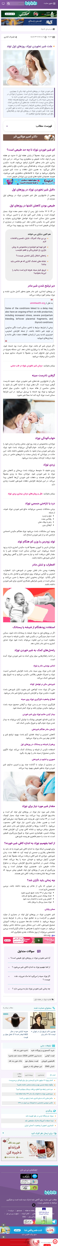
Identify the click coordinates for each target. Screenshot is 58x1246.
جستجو (19, 1210)
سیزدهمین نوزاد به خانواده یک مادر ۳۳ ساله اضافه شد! (34, 1094)
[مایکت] (29, 1176)
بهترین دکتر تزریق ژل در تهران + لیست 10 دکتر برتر (43, 1033)
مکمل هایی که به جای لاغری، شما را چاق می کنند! (36, 1098)
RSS (24, 1216)
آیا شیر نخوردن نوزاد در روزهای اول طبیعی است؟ (30, 958)
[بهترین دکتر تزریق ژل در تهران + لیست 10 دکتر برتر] (42, 1020)
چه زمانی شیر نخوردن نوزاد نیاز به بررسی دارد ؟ (31, 989)
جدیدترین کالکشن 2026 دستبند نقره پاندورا (25, 1055)
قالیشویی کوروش (48, 1061)
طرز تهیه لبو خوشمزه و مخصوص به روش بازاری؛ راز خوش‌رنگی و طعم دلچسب (29, 249)
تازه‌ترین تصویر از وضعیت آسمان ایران (39, 1125)
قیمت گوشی (49, 1055)
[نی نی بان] (31, 3)
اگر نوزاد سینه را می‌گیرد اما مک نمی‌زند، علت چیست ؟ (32, 978)
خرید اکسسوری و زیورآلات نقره (42, 1050)
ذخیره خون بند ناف (21, 1050)
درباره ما (11, 1210)
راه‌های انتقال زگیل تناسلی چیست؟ (31, 255)
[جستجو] (8, 4)
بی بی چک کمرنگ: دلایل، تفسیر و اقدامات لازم (28, 240)
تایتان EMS (49, 1066)
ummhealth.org (37, 303)
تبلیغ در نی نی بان (12, 1213)
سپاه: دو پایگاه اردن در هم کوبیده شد (39, 1116)
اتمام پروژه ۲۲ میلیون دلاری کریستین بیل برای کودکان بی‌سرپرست (31, 1080)
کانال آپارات (25, 1213)
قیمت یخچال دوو (31, 1061)
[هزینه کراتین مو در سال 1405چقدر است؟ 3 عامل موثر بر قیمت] (15, 1020)
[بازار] (29, 1187)
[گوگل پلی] (29, 1181)
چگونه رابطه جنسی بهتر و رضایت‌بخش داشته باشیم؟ (35, 1085)
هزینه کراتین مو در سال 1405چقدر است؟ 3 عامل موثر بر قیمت (15, 1034)
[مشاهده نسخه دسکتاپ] (3, 3)
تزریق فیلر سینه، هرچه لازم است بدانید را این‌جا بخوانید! (29, 272)
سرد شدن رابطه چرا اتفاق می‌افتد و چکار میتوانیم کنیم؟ (34, 1089)
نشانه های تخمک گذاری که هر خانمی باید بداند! (28, 263)
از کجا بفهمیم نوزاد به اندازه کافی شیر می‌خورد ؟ (31, 967)
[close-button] (33, 1205)
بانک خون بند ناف (15, 1061)
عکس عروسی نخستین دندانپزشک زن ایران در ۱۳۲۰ (35, 1103)
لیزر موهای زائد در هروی (33, 1066)
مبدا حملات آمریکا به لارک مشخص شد (39, 1120)
